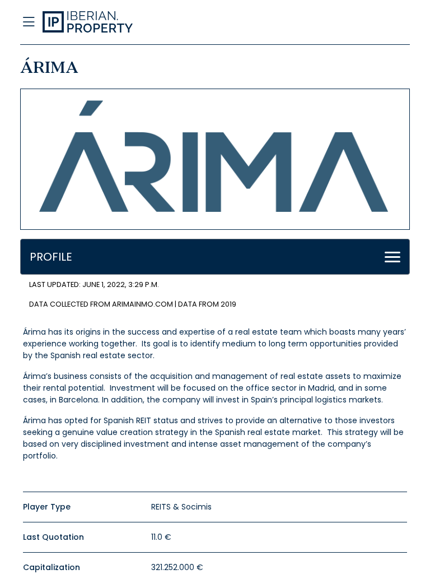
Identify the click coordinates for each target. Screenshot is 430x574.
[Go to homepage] (161, 22)
